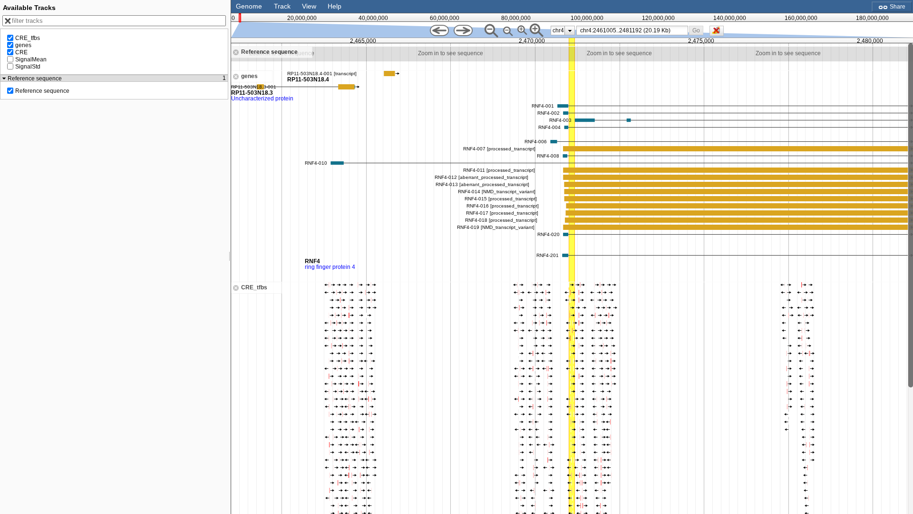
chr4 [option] (558, 30)
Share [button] (896, 6)
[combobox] (632, 30)
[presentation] (570, 30)
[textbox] (634, 30)
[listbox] (563, 30)
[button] (696, 30)
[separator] (229, 257)
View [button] (309, 6)
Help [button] (334, 6)
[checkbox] (719, 33)
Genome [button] (249, 6)
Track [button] (282, 6)
